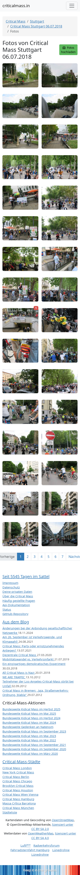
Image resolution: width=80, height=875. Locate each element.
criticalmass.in (16, 5)
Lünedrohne (61, 850)
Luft (26, 845)
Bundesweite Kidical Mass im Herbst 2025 (31, 709)
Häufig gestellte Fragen (18, 601)
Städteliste (9, 812)
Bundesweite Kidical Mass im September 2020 (34, 749)
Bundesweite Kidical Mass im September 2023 (34, 731)
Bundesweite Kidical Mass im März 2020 (30, 754)
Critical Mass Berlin (15, 777)
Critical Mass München (18, 808)
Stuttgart (37, 21)
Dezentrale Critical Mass (19, 655)
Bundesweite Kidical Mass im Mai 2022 (29, 740)
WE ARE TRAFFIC (14, 677)
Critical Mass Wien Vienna (20, 794)
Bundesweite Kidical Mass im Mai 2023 (29, 736)
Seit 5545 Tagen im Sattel (25, 576)
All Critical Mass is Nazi (18, 673)
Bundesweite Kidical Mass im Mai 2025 (29, 713)
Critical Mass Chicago (17, 781)
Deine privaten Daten (17, 592)
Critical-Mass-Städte (21, 761)
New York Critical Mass (18, 772)
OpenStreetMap (63, 820)
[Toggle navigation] (72, 6)
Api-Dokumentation (16, 605)
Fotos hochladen (68, 50)
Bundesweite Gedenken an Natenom (27, 727)
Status (6, 609)
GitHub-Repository (15, 614)
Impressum (10, 583)
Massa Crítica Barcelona (19, 803)
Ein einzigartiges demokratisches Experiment (33, 664)
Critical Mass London (17, 768)
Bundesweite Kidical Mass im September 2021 (34, 745)
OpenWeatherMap (40, 833)
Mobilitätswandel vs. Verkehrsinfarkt (28, 659)
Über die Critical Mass (17, 596)
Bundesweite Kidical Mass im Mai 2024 (29, 723)
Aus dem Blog (15, 622)
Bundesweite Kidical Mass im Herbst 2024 (31, 718)
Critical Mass (15, 21)
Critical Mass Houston (17, 790)
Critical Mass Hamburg (18, 799)
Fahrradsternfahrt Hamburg (29, 850)
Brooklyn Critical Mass (17, 786)
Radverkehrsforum (46, 845)
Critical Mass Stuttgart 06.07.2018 (36, 26)
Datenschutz (11, 587)
